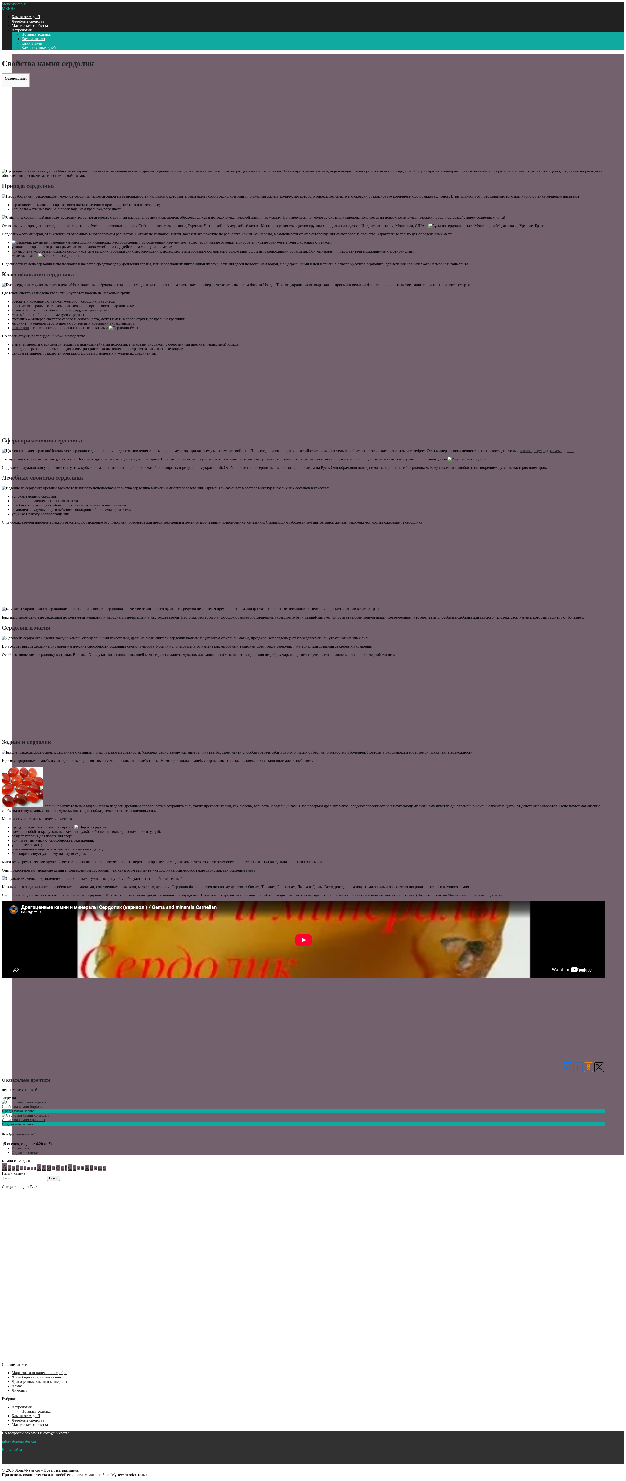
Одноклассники (25, 1152)
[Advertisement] (303, 127)
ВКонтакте (21, 1148)
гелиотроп (20, 328)
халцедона (158, 196)
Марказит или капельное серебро (39, 1373)
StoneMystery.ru (14, 4)
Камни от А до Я (26, 17)
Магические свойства (30, 25)
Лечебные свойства (28, 21)
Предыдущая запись (18, 1111)
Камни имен (32, 43)
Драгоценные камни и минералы (39, 1381)
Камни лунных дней (39, 48)
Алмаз (17, 1386)
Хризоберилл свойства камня (36, 1377)
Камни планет (33, 39)
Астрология (22, 30)
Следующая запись (18, 1124)
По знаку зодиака (36, 34)
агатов (32, 255)
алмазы (526, 451)
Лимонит (19, 1390)
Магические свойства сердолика (475, 895)
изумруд (541, 451)
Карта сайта (12, 1449)
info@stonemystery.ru (19, 1441)
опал (570, 451)
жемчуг (556, 451)
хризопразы (98, 310)
